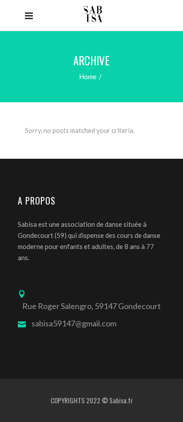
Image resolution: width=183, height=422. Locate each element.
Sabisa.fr (121, 400)
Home (87, 76)
